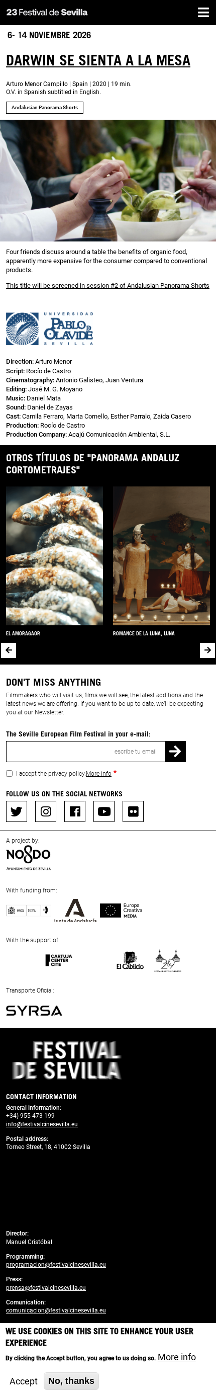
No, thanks (71, 1381)
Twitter (16, 811)
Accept (24, 1381)
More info (99, 773)
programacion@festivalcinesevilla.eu (56, 1264)
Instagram (45, 811)
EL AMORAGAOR (23, 633)
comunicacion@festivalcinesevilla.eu (56, 1310)
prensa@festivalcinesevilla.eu (46, 1287)
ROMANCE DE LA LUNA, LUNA (144, 633)
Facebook (74, 811)
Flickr (133, 811)
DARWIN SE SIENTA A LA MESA (98, 59)
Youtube (104, 811)
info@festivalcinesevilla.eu (42, 1124)
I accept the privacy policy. (64, 773)
